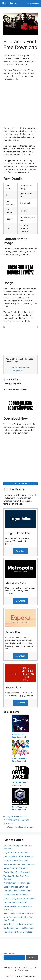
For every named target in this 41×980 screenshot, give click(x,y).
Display (15, 816)
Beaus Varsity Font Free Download (19, 864)
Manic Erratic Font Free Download (18, 913)
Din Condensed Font (20, 367)
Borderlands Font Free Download (18, 928)
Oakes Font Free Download (15, 895)
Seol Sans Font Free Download (17, 891)
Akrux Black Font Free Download (18, 924)
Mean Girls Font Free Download (17, 932)
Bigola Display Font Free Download (19, 898)
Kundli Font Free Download (15, 887)
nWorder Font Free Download (19, 827)
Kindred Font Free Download (16, 872)
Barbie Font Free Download (15, 868)
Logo (8, 816)
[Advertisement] (20, 104)
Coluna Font (16, 370)
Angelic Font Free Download (16, 852)
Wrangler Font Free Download (17, 883)
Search (32, 957)
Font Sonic (9, 3)
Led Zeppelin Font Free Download (18, 856)
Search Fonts (9, 953)
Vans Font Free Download (15, 902)
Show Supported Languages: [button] (16, 389)
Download (20, 551)
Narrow (23, 816)
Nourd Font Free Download (15, 860)
